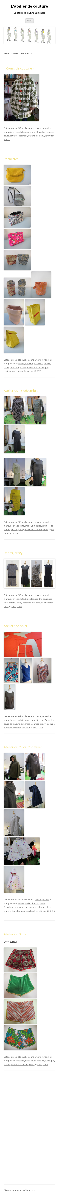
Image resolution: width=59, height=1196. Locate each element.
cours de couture (12, 723)
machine (51, 723)
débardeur (26, 723)
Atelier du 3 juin (15, 934)
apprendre (30, 131)
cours (6, 135)
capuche (23, 907)
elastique (49, 1060)
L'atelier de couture (29, 6)
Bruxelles (41, 131)
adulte (21, 131)
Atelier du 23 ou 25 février (23, 747)
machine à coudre (35, 367)
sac (13, 371)
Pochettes (11, 159)
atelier (28, 525)
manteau (40, 135)
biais (27, 1060)
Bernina (29, 363)
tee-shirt (26, 727)
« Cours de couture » (19, 68)
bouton (35, 903)
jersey (21, 529)
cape (16, 907)
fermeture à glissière (27, 910)
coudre (49, 131)
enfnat (35, 723)
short (31, 1064)
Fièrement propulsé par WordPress (19, 1190)
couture (13, 135)
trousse (19, 371)
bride (42, 903)
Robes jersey (13, 553)
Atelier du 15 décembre (21, 390)
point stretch (47, 602)
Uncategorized (42, 128)
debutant (22, 135)
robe (45, 529)
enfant (31, 135)
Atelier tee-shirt (15, 626)
